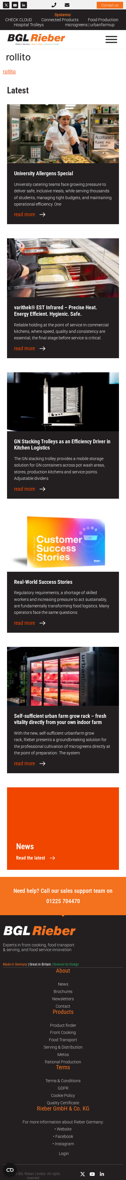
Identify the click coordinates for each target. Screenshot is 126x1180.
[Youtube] (15, 5)
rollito (9, 71)
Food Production (103, 19)
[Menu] (111, 39)
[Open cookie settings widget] (10, 1170)
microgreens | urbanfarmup (90, 24)
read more (24, 214)
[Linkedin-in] (24, 5)
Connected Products (60, 19)
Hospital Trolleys (29, 24)
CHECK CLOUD (18, 19)
